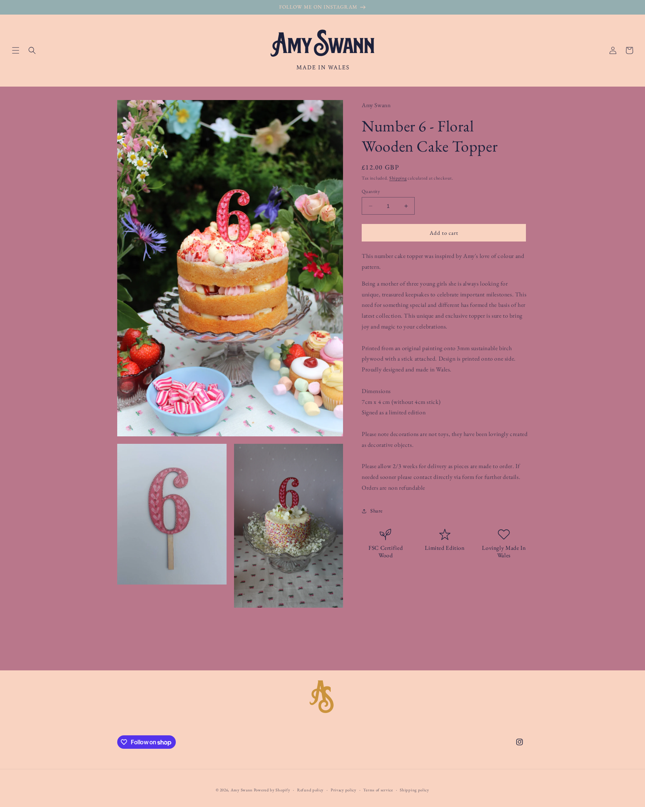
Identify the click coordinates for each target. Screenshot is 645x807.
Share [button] (376, 510)
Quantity (371, 191)
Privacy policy (343, 789)
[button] (15, 50)
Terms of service (378, 789)
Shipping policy (414, 789)
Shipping (398, 178)
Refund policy (310, 789)
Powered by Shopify (272, 789)
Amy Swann (242, 789)
